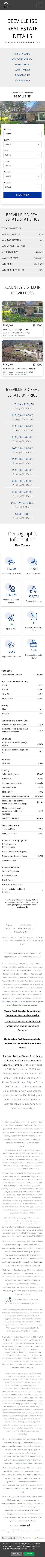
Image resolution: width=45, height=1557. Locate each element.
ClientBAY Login (25, 928)
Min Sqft (6, 172)
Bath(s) (6, 161)
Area (34, 1532)
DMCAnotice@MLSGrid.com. (23, 1367)
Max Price (7, 140)
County (38, 1530)
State (30, 1530)
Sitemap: (4, 1530)
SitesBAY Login (20, 932)
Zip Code (15, 1532)
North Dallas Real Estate (17, 1530)
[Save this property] (40, 304)
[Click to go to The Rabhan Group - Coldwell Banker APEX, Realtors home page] (8, 5)
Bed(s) (5, 150)
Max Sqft (7, 182)
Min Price (7, 129)
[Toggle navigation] (39, 5)
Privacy (9, 925)
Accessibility (25, 925)
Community (25, 1532)
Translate (40, 1538)
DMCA (7, 928)
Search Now (22, 195)
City (8, 1532)
